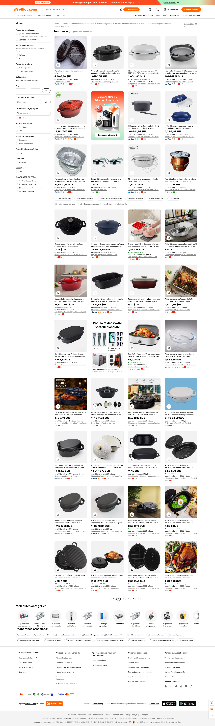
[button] (120, 9)
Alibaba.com (154, 704)
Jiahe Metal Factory (62, 82)
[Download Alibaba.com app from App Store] (169, 703)
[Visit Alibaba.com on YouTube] (185, 686)
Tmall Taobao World (95, 715)
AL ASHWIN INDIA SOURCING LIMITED (180, 190)
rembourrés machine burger (30, 640)
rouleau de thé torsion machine (111, 198)
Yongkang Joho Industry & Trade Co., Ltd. (70, 312)
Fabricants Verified (99, 661)
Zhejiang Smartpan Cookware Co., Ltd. (142, 257)
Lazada (107, 715)
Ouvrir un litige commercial (138, 667)
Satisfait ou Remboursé (64, 663)
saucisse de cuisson (136, 198)
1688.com (82, 715)
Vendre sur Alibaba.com (173, 658)
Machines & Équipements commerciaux (78, 24)
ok (46, 91)
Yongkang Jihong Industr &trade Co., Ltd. (144, 310)
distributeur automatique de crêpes (111, 640)
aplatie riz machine (43, 635)
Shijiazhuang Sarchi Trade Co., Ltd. (104, 255)
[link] (212, 702)
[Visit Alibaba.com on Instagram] (180, 686)
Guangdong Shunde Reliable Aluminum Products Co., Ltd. (70, 190)
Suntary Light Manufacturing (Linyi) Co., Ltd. (70, 423)
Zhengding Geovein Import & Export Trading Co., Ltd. (144, 137)
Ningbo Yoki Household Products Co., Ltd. (144, 84)
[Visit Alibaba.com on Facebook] (165, 686)
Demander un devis (99, 665)
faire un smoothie (156, 198)
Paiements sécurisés (63, 658)
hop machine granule (91, 635)
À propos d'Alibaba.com (28, 653)
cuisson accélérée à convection (163, 640)
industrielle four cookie (114, 635)
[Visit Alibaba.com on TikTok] (190, 686)
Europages (143, 715)
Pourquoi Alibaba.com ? (28, 658)
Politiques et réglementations (66, 684)
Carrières (22, 672)
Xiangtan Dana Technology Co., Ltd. (104, 82)
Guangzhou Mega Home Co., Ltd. (177, 310)
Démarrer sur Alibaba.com (174, 663)
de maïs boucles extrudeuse (67, 635)
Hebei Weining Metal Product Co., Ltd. (69, 137)
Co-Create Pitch (25, 663)
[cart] (158, 10)
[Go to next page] (138, 599)
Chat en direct (133, 663)
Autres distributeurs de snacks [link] (65, 27)
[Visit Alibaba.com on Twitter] (175, 686)
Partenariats (169, 677)
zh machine (123, 204)
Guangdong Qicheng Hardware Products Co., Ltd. (181, 255)
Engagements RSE (26, 667)
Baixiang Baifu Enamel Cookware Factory (70, 365)
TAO (127, 715)
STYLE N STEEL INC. (99, 190)
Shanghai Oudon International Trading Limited (107, 310)
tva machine (174, 198)
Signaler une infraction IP (138, 677)
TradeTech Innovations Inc (138, 367)
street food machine (86, 198)
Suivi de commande (172, 667)
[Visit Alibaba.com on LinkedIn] (170, 686)
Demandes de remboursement (140, 672)
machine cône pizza (157, 635)
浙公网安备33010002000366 (148, 722)
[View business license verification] (130, 722)
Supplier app (98, 704)
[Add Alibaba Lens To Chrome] (54, 703)
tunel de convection (138, 640)
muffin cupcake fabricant (66, 204)
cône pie (109, 204)
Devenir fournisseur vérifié (174, 672)
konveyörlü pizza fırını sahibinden (79, 640)
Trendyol (134, 715)
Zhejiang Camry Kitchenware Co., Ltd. (179, 137)
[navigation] (33, 311)
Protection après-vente (64, 672)
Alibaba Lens (30, 704)
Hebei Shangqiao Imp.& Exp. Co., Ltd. (179, 82)
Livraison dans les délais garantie (68, 667)
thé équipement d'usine (90, 204)
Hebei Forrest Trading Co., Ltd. (103, 423)
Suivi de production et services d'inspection (67, 678)
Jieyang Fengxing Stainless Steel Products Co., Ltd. (144, 190)
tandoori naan (25, 635)
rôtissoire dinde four (54, 640)
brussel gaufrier (177, 635)
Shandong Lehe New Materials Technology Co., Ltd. (181, 365)
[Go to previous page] (113, 599)
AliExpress (72, 715)
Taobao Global (117, 715)
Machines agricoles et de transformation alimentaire (117, 24)
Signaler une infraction (137, 682)
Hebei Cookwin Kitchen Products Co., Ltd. (70, 255)
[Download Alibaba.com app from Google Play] (187, 703)
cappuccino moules (64, 198)
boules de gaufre (187, 640)
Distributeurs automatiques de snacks (156, 24)
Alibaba (56, 24)
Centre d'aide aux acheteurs (139, 658)
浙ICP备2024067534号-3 (171, 722)
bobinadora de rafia (136, 635)
